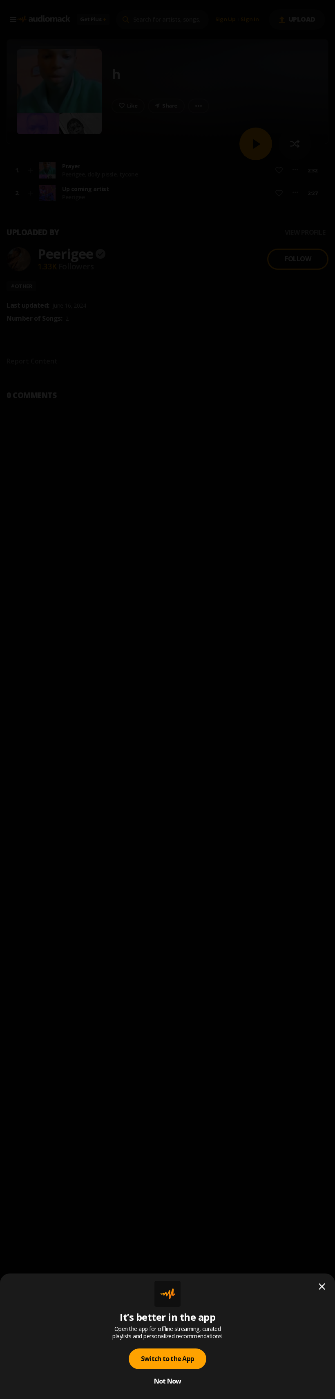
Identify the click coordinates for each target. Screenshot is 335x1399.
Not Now (167, 1381)
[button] (167, 699)
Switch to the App (167, 1358)
